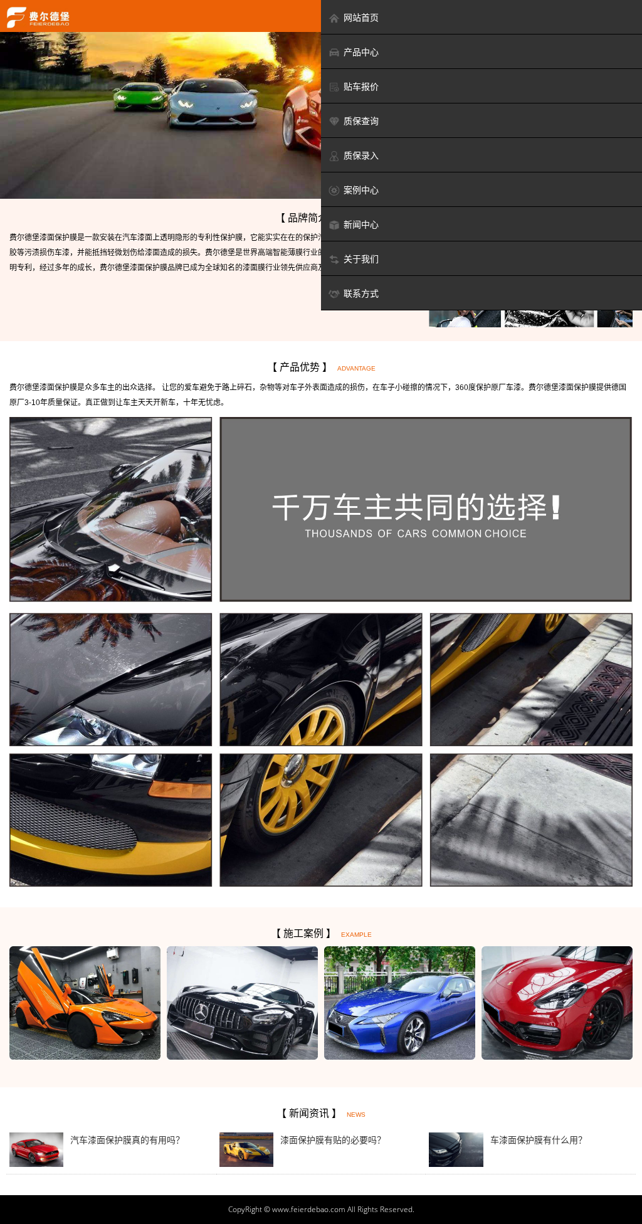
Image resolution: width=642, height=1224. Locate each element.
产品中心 (361, 52)
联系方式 (361, 293)
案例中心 (361, 190)
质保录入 (361, 155)
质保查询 (361, 121)
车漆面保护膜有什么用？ (538, 1140)
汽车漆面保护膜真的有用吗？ (127, 1140)
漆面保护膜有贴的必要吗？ (333, 1140)
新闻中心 (361, 224)
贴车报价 (361, 87)
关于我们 (361, 259)
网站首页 (361, 18)
